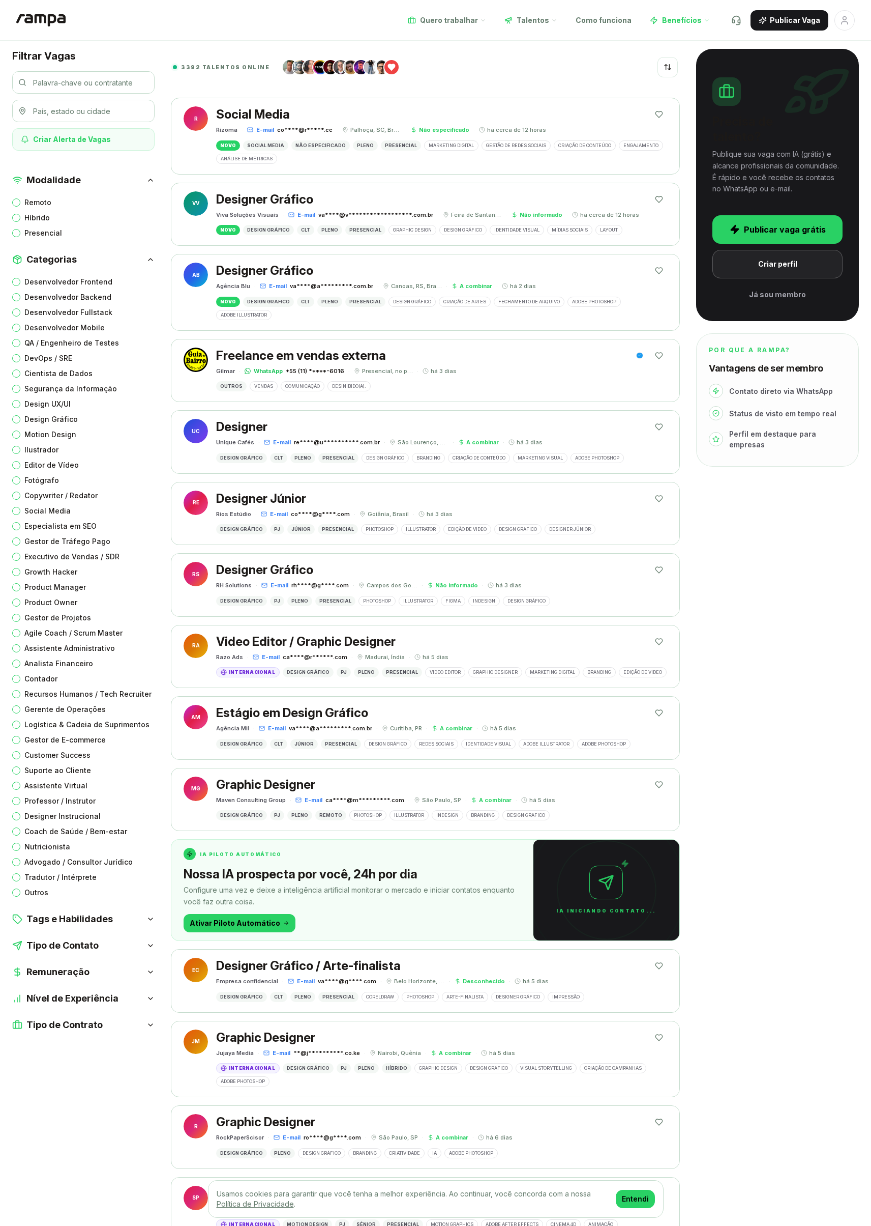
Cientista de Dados (58, 373)
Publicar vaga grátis (785, 229)
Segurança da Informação (70, 388)
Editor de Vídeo (51, 465)
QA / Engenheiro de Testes (71, 342)
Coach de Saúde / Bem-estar (75, 831)
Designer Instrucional (62, 816)
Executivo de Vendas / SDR (71, 556)
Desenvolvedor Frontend (68, 281)
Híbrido (37, 217)
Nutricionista (47, 846)
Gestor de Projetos (57, 617)
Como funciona (604, 20)
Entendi (635, 1198)
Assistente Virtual (55, 785)
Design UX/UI (47, 404)
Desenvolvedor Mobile (64, 327)
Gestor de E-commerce (65, 739)
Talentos (533, 20)
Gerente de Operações (65, 709)
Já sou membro (777, 294)
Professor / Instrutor (60, 800)
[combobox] (667, 67)
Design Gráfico (51, 419)
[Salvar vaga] (659, 114)
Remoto (37, 202)
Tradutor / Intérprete (60, 877)
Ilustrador (41, 449)
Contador (40, 678)
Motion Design (50, 434)
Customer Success (57, 755)
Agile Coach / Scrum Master (73, 633)
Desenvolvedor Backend (67, 297)
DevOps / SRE (48, 358)
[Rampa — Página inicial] (41, 20)
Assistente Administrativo (69, 648)
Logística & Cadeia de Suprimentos (86, 724)
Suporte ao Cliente (57, 770)
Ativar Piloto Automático (235, 923)
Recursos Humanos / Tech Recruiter (88, 694)
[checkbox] (16, 202)
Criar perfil (777, 264)
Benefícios (682, 20)
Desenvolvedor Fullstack (68, 312)
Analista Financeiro (58, 663)
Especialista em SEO (60, 526)
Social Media (47, 510)
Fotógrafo (41, 480)
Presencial (43, 233)
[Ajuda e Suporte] (736, 20)
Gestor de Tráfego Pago (67, 541)
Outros (36, 892)
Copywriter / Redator (61, 495)
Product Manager (55, 587)
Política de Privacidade (255, 1204)
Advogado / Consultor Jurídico (78, 862)
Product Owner (50, 602)
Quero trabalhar (449, 20)
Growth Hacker (50, 571)
